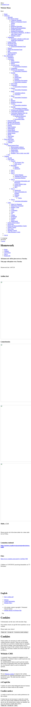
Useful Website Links (20, 184)
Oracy (16, 74)
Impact (13, 63)
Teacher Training (12, 52)
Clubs (9, 202)
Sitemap (6, 600)
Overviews (17, 94)
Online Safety (15, 151)
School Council (12, 227)
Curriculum (11, 59)
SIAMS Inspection (16, 29)
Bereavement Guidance (17, 147)
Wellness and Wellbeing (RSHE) (20, 110)
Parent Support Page (13, 145)
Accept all (10, 632)
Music (12, 96)
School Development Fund (18, 46)
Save (15, 705)
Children (6, 156)
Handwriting (17, 77)
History (13, 88)
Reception (14, 165)
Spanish (13, 107)
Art (12, 213)
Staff (9, 51)
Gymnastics (14, 210)
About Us (6, 15)
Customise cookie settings (21, 632)
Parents (6, 144)
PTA (9, 154)
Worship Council (15, 35)
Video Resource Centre (14, 232)
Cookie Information (9, 601)
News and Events (9, 139)
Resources (17, 168)
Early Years (14, 83)
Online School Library (14, 222)
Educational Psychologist (18, 148)
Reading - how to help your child (20, 153)
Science (13, 103)
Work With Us (11, 54)
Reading (16, 79)
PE (12, 99)
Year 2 (13, 171)
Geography (14, 85)
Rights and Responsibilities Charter (17, 226)
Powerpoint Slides (19, 119)
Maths (12, 91)
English (13, 73)
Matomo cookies (9, 674)
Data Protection (12, 120)
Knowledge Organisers (20, 66)
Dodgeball (14, 216)
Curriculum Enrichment (17, 111)
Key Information (8, 56)
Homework (17, 185)
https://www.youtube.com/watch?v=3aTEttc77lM (14, 559)
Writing (16, 76)
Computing (14, 68)
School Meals (11, 130)
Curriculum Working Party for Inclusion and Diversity (19, 113)
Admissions (11, 37)
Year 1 (13, 170)
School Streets (11, 133)
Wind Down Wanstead (17, 205)
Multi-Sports (14, 221)
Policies (10, 125)
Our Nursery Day (19, 162)
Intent (12, 60)
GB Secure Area (12, 43)
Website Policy (8, 603)
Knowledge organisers (20, 82)
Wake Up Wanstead (16, 204)
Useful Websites (18, 175)
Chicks (20, 198)
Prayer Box (11, 224)
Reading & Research (20, 116)
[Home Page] (5, 4)
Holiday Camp (15, 207)
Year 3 (13, 173)
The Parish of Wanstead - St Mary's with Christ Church (20, 33)
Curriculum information (20, 201)
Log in (6, 235)
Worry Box (11, 229)
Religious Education (16, 26)
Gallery (16, 196)
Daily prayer (17, 164)
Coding (13, 215)
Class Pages (11, 159)
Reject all (3, 632)
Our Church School (13, 18)
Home (5, 14)
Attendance (11, 57)
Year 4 (13, 179)
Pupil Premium (12, 127)
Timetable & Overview (20, 176)
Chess (12, 212)
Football (13, 218)
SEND (9, 134)
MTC (15, 187)
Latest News (11, 141)
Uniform (10, 137)
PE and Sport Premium (14, 124)
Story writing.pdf (8, 597)
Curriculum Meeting (19, 178)
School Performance (13, 131)
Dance (13, 219)
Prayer (13, 25)
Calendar (10, 142)
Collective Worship (16, 20)
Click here (21, 117)
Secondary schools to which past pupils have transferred (20, 39)
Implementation (15, 62)
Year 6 (13, 199)
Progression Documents (20, 80)
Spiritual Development (17, 31)
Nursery (10, 48)
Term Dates (11, 136)
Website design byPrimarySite (12, 610)
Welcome (10, 17)
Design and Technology (17, 69)
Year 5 (13, 188)
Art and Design (15, 65)
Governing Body (12, 45)
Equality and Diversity (14, 122)
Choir (12, 209)
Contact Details (12, 42)
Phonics (13, 100)
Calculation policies (19, 93)
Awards (10, 158)
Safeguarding (11, 128)
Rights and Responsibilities (18, 28)
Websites (16, 195)
